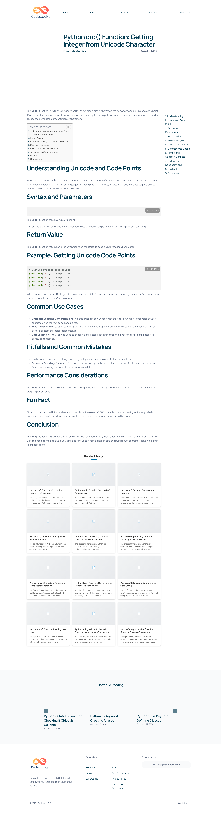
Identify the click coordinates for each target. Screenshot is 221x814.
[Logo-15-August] (41, 2)
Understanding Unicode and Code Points (50, 131)
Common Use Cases (40, 145)
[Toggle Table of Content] (67, 127)
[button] (46, 711)
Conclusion (36, 159)
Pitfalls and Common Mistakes (45, 148)
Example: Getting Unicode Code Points (49, 141)
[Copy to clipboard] (147, 210)
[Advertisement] (110, 87)
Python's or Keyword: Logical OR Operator (105, 718)
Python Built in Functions (74, 51)
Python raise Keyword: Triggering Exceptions (153, 718)
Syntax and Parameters (41, 134)
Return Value (36, 137)
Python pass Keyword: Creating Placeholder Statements (60, 720)
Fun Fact (34, 155)
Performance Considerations (44, 152)
